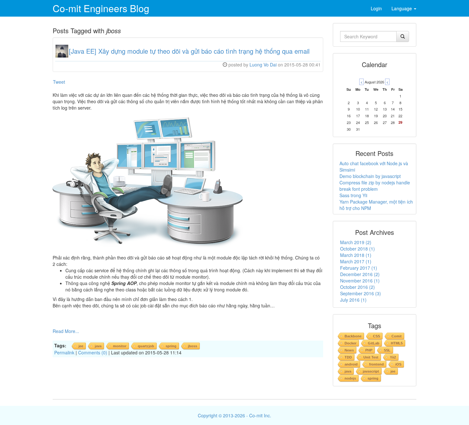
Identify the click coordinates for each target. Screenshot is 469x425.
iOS (398, 364)
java (98, 346)
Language (402, 8)
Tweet (59, 82)
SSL (387, 350)
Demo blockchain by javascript (370, 176)
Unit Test (370, 357)
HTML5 (397, 343)
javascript (371, 371)
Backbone (353, 336)
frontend (376, 364)
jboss (192, 346)
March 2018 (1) (355, 255)
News (349, 350)
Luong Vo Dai (263, 64)
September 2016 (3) (360, 293)
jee (80, 346)
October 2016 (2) (357, 287)
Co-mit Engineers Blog (101, 8)
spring (171, 346)
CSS (376, 336)
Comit (396, 336)
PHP (368, 350)
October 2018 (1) (357, 248)
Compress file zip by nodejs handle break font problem (374, 185)
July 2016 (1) (353, 300)
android (351, 364)
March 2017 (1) (355, 261)
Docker (350, 343)
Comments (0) (92, 352)
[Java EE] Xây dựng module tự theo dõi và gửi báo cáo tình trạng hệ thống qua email (189, 51)
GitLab (373, 343)
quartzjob (146, 346)
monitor (119, 346)
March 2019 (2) (355, 242)
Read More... (66, 331)
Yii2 (393, 357)
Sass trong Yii (353, 195)
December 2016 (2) (360, 274)
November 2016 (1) (360, 280)
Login (376, 8)
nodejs (350, 378)
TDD (348, 357)
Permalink (64, 352)
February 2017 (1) (358, 268)
